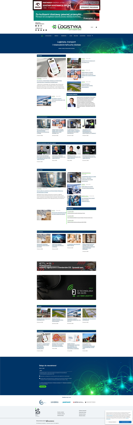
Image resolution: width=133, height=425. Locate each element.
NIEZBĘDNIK (63, 35)
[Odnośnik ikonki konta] (96, 27)
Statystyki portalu (60, 415)
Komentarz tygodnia (72, 94)
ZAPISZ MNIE (42, 386)
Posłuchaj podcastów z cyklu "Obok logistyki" (46, 143)
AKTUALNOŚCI (48, 35)
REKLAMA (76, 35)
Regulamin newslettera (67, 382)
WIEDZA (56, 35)
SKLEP (92, 27)
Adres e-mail (41, 368)
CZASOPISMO (82, 35)
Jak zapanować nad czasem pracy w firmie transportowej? (88, 200)
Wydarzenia (70, 208)
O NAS (70, 35)
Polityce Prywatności (110, 415)
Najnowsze (39, 55)
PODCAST (89, 35)
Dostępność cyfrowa (82, 412)
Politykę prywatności (57, 382)
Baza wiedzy (39, 169)
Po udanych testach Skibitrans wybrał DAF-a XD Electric (58, 100)
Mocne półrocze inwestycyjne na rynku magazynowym (87, 86)
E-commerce (40, 231)
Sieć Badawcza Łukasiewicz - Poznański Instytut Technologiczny (47, 423)
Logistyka (83, 58)
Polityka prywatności (82, 410)
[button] (52, 36)
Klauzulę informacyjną (48, 382)
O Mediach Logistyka (61, 413)
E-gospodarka (39, 78)
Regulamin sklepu (82, 415)
